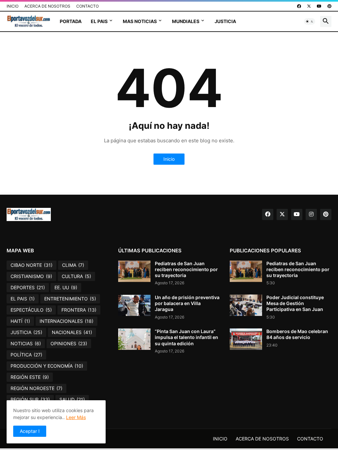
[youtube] (319, 6)
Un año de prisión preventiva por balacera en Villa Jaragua (187, 303)
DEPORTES (28, 287)
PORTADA (71, 21)
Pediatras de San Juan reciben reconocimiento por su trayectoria (186, 269)
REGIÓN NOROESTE (36, 388)
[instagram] (311, 214)
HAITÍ (20, 321)
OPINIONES (69, 343)
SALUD (72, 399)
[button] (309, 21)
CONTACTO (87, 6)
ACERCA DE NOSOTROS (47, 6)
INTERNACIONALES (66, 321)
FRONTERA (78, 310)
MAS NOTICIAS (140, 21)
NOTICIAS (26, 343)
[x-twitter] (309, 6)
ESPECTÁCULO (31, 310)
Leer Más (76, 417)
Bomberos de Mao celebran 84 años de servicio (297, 334)
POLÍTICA (26, 354)
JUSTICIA (225, 21)
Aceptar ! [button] (30, 431)
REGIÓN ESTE (30, 377)
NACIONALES (72, 332)
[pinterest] (329, 6)
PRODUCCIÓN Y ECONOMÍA (47, 366)
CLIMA (73, 265)
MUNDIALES (185, 21)
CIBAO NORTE (31, 265)
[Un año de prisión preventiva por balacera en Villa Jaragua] (134, 305)
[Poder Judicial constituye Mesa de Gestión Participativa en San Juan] (246, 305)
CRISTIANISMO (31, 276)
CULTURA (76, 276)
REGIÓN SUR (30, 399)
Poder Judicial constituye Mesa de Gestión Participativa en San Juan (295, 303)
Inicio (169, 159)
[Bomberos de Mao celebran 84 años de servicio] (246, 339)
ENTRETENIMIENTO (70, 298)
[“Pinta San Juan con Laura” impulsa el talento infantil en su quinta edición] (134, 339)
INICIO (12, 6)
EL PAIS (99, 21)
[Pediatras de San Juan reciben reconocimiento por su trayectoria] (134, 271)
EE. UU (65, 287)
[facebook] (299, 6)
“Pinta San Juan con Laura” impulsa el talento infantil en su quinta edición (186, 337)
